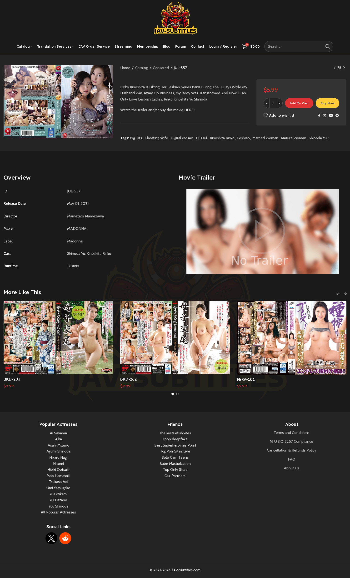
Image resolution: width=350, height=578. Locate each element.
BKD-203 (12, 379)
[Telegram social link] (337, 115)
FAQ (291, 459)
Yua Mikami (58, 494)
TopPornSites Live (175, 451)
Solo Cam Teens (175, 457)
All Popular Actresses (58, 512)
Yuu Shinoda (58, 506)
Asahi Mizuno (58, 445)
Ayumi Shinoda (58, 451)
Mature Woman (293, 138)
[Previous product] (334, 68)
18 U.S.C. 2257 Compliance (291, 441)
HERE (189, 110)
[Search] (327, 46)
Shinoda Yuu (319, 138)
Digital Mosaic (182, 138)
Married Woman (265, 138)
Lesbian (243, 138)
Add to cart (299, 103)
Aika (58, 439)
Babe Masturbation (175, 463)
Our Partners (175, 475)
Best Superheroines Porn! (175, 445)
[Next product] (344, 68)
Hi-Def (201, 138)
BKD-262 (128, 379)
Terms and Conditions (292, 432)
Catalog (141, 67)
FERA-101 (246, 379)
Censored (161, 67)
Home (125, 67)
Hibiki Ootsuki (58, 469)
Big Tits (136, 138)
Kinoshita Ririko (222, 138)
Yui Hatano (58, 500)
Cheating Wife (156, 138)
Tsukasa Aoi (58, 481)
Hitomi (58, 463)
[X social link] (325, 115)
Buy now (327, 103)
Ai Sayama (58, 433)
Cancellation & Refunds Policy (291, 450)
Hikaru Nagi (58, 457)
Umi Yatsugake (58, 488)
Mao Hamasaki (58, 475)
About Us (291, 468)
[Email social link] (331, 115)
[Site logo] (175, 18)
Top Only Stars (175, 469)
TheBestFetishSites (175, 433)
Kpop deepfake (175, 439)
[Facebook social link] (319, 115)
